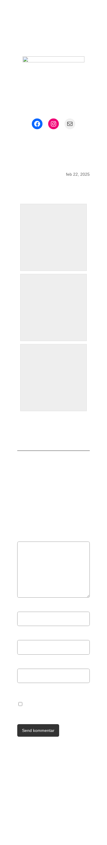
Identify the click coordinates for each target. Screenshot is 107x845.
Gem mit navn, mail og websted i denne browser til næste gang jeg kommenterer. (54, 703)
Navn (24, 606)
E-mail (26, 635)
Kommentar (31, 537)
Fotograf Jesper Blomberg (47, 31)
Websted (27, 663)
